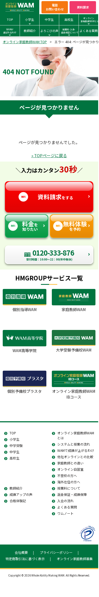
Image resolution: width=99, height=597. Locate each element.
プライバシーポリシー (56, 552)
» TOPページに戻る (49, 155)
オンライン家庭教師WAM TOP (25, 41)
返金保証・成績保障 (72, 494)
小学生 (14, 439)
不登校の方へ (67, 475)
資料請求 (83, 7)
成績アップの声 (21, 494)
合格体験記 (18, 500)
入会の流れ (65, 500)
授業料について (68, 488)
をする (47, 196)
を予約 (71, 226)
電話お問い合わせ (55, 7)
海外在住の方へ (68, 481)
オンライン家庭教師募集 (75, 558)
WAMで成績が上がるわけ (75, 450)
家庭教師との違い (70, 463)
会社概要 (21, 552)
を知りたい (24, 226)
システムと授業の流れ (73, 444)
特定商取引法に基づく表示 (25, 558)
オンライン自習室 (70, 469)
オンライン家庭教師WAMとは (75, 435)
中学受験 (16, 445)
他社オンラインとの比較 (75, 456)
